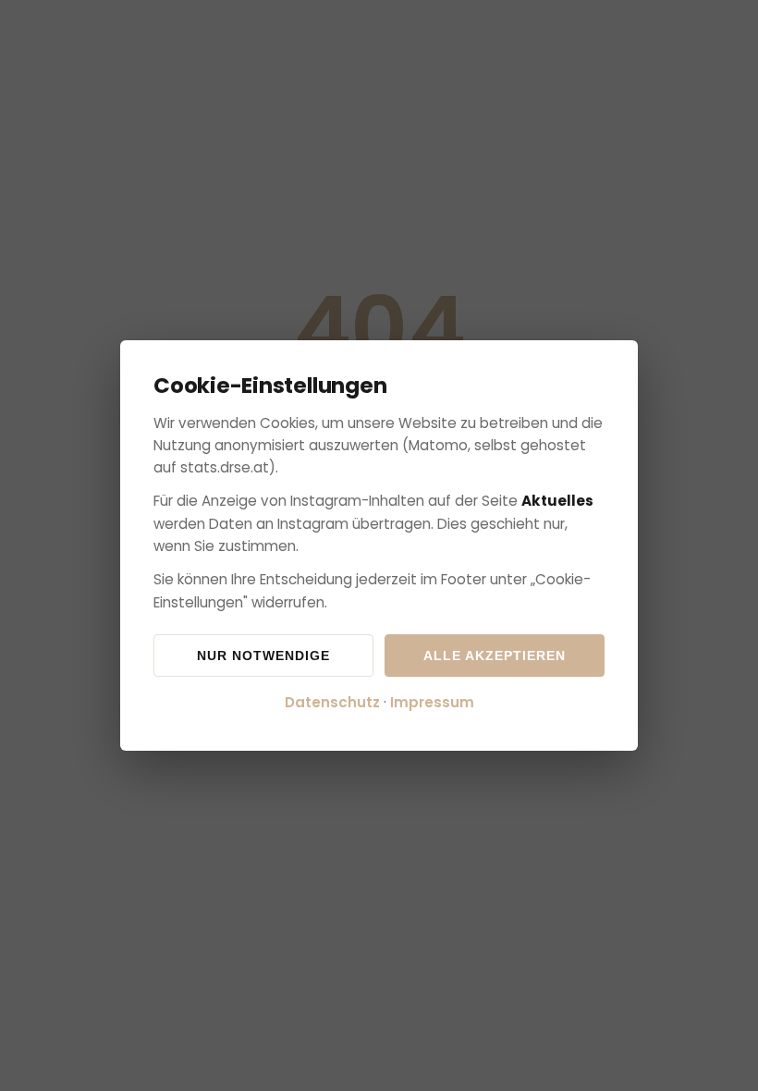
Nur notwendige (263, 655)
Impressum (432, 702)
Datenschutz (332, 702)
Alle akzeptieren (494, 655)
